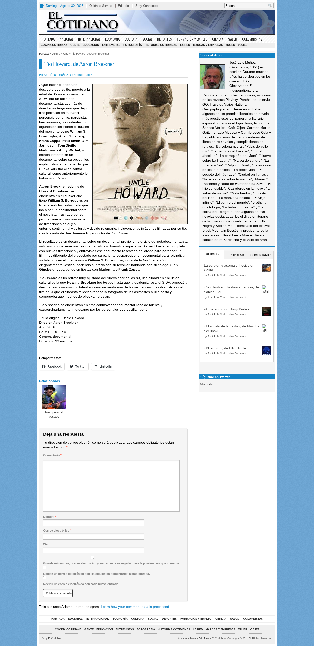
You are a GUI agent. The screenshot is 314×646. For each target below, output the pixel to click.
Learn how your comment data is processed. (135, 607)
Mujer (230, 44)
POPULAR (237, 255)
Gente (75, 44)
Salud (232, 39)
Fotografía (132, 44)
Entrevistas (111, 44)
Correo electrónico (57, 530)
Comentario (52, 455)
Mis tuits (206, 384)
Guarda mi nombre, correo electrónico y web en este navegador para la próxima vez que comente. (111, 563)
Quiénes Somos (100, 6)
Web (46, 544)
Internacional (89, 39)
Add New (204, 638)
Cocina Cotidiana (54, 44)
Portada (48, 39)
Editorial (124, 6)
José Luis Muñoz (218, 275)
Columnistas (252, 39)
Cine (65, 53)
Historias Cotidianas (161, 44)
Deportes (164, 39)
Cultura (131, 39)
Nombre (49, 517)
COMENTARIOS (261, 255)
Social (147, 39)
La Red (185, 44)
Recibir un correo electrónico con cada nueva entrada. (81, 584)
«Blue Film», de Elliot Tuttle (225, 348)
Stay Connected (146, 6)
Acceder (183, 638)
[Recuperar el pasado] (54, 397)
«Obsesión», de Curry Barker (226, 309)
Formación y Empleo (192, 39)
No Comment (238, 275)
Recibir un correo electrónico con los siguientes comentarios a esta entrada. (96, 574)
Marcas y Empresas (208, 44)
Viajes (242, 44)
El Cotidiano (54, 638)
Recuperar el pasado (54, 414)
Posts (193, 638)
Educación (91, 44)
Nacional (66, 39)
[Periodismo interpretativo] (157, 22)
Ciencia (217, 39)
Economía (112, 39)
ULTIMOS (212, 254)
